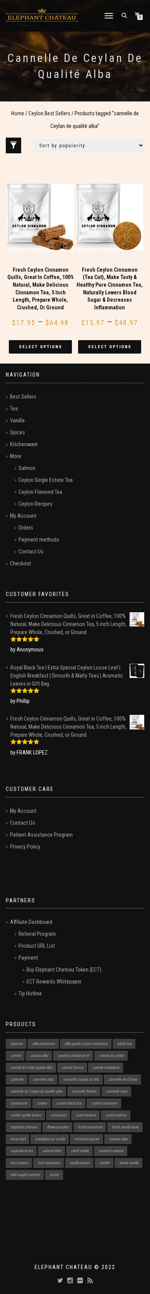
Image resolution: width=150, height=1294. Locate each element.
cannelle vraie (116, 1091)
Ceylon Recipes (35, 504)
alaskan (16, 1044)
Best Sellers (23, 397)
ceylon (42, 1103)
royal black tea (21, 1151)
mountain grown (87, 1139)
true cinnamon (49, 1163)
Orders (25, 528)
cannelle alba (43, 1079)
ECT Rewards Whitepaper (54, 981)
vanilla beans (80, 1163)
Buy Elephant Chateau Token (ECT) (64, 970)
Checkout (20, 563)
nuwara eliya (118, 1139)
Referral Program (37, 934)
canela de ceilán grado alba (31, 1067)
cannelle (16, 1079)
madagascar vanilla (50, 1139)
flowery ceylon (57, 1127)
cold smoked (86, 1115)
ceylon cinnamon (104, 1103)
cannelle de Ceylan (122, 1079)
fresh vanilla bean (125, 1127)
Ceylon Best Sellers (49, 113)
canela (15, 1055)
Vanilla (17, 420)
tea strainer (19, 1163)
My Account (23, 516)
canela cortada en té (73, 1055)
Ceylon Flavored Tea (40, 492)
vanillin (104, 1163)
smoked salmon (110, 1151)
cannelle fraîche (84, 1091)
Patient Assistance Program (41, 835)
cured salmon (116, 1115)
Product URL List (36, 946)
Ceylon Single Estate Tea (45, 480)
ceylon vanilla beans (25, 1115)
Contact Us (30, 551)
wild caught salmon (25, 1175)
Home (17, 113)
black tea (124, 1044)
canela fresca (72, 1067)
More (15, 456)
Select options (40, 346)
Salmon (26, 468)
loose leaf (17, 1139)
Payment (28, 958)
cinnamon (58, 1115)
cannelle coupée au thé (81, 1079)
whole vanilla (128, 1163)
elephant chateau (23, 1127)
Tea (14, 408)
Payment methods (38, 540)
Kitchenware (24, 444)
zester (54, 1175)
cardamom (18, 1103)
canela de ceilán (111, 1055)
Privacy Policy (25, 847)
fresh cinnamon (90, 1127)
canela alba (39, 1055)
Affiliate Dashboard (31, 922)
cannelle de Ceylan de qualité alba (36, 1091)
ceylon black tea (69, 1103)
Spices (17, 432)
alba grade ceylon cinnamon (86, 1044)
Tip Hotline (30, 993)
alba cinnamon (43, 1044)
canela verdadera (106, 1067)
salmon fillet (51, 1151)
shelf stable (80, 1151)
